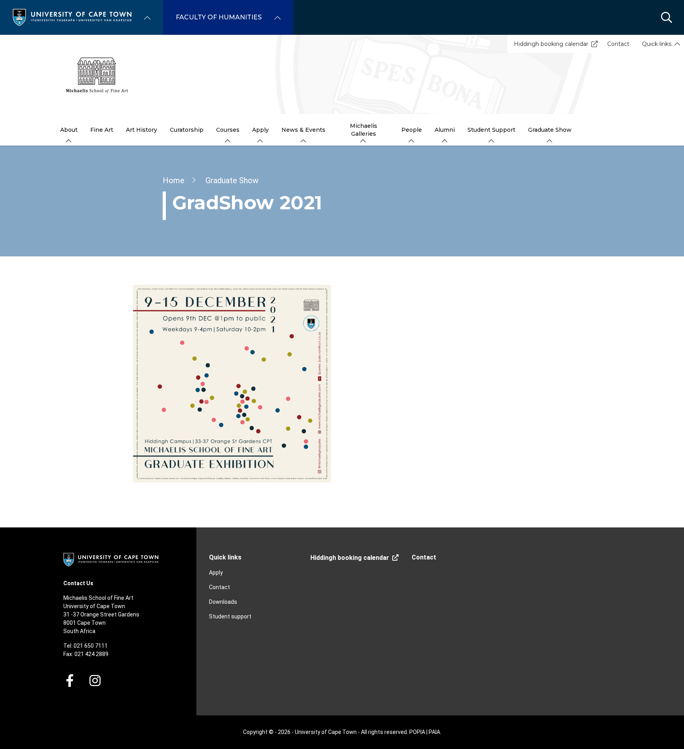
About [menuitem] (69, 129)
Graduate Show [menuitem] (550, 129)
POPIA (417, 732)
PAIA (434, 732)
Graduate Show (231, 180)
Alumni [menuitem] (445, 129)
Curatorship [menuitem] (186, 129)
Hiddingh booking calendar (551, 43)
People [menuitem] (411, 129)
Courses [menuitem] (227, 129)
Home (173, 180)
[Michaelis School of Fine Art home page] (342, 74)
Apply (216, 572)
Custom (95, 680)
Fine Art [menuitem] (101, 129)
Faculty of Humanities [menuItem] (219, 17)
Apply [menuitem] (260, 129)
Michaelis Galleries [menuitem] (363, 129)
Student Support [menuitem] (491, 129)
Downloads (223, 602)
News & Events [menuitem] (303, 129)
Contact (618, 43)
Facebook (70, 680)
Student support (230, 616)
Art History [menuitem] (141, 129)
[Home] (72, 17)
